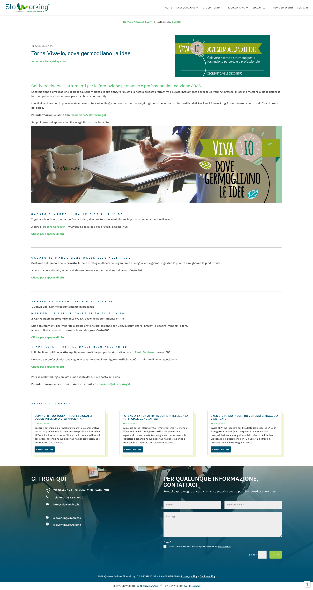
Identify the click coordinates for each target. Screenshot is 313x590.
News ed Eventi (283, 8)
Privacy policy (189, 576)
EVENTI (176, 21)
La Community (212, 8)
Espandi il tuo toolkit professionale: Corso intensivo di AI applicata (63, 417)
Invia (275, 554)
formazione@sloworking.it (88, 115)
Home (168, 8)
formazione (37, 61)
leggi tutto (44, 449)
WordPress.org (192, 585)
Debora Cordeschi (55, 226)
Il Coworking (236, 8)
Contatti (302, 8)
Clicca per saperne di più (47, 233)
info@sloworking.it (66, 504)
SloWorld (259, 8)
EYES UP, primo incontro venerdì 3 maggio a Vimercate (244, 417)
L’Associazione (185, 8)
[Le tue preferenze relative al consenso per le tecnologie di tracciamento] (307, 584)
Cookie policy (207, 576)
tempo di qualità (56, 61)
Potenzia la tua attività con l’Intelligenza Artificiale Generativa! (155, 417)
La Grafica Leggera (147, 585)
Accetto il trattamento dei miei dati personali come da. (199, 546)
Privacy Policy (224, 546)
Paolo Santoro (144, 352)
